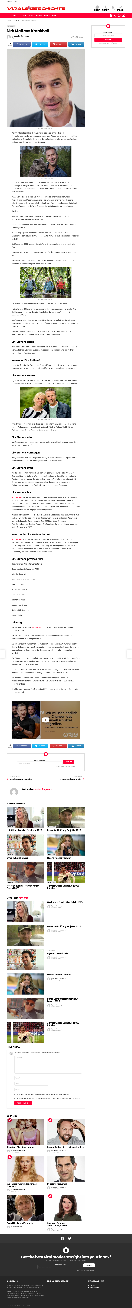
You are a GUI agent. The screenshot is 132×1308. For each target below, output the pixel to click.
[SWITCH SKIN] (110, 15)
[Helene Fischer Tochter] (66, 845)
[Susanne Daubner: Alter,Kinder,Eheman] (66, 1208)
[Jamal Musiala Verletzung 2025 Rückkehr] (66, 872)
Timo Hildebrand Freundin (20, 1223)
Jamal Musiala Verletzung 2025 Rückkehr (63, 887)
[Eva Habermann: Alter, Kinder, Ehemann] (25, 1169)
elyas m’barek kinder (17, 857)
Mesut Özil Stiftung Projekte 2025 (64, 830)
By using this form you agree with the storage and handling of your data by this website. (49, 1098)
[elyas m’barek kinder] (25, 845)
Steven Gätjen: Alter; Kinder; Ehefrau (65, 1147)
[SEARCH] (119, 15)
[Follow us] (115, 15)
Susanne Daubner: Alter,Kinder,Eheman (57, 1224)
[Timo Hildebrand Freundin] (25, 1208)
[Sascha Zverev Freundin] (2, 654)
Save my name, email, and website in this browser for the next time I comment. (43, 1094)
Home (14, 16)
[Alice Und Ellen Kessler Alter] (25, 1132)
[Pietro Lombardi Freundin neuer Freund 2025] (25, 872)
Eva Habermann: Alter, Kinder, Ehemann (22, 1185)
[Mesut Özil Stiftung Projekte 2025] (66, 817)
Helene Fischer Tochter (59, 857)
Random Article (12, 2)
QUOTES (39, 16)
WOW (54, 16)
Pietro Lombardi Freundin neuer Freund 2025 (23, 887)
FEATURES (22, 16)
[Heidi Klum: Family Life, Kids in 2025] (25, 817)
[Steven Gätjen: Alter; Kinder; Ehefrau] (66, 1132)
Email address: (39, 761)
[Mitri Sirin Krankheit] (66, 1169)
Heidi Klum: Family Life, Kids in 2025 (24, 830)
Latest (97, 10)
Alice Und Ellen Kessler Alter (20, 1147)
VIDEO (31, 16)
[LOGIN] (123, 15)
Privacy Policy (94, 1287)
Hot (113, 10)
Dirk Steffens (17, 497)
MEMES (47, 16)
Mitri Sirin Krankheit (57, 1183)
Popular (105, 10)
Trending (120, 10)
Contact (92, 1285)
